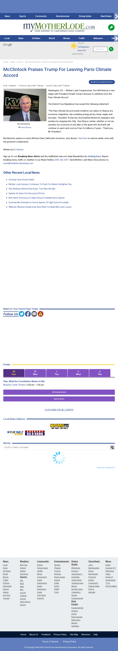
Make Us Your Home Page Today (20, 309)
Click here (83, 138)
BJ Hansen (18, 149)
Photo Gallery (111, 586)
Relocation (75, 620)
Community (40, 16)
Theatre (57, 568)
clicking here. (94, 156)
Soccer (23, 593)
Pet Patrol (41, 595)
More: (108, 561)
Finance (74, 611)
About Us (33, 634)
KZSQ (56, 586)
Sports (22, 16)
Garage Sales (93, 586)
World (52, 38)
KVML (56, 583)
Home (23, 634)
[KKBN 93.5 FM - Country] (34, 432)
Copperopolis (77, 598)
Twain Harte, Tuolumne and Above (77, 583)
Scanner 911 (110, 568)
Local (7, 38)
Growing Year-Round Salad (21, 179)
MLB (22, 584)
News (7, 16)
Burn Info (82, 50)
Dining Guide (85, 16)
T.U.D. (107, 583)
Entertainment (63, 16)
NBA (22, 587)
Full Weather (83, 47)
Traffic (81, 38)
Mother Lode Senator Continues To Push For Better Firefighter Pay (40, 184)
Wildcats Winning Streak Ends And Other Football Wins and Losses (40, 207)
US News (36, 38)
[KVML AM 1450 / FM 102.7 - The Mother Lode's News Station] (59, 425)
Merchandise (93, 568)
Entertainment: (61, 561)
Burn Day (23, 565)
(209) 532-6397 (61, 160)
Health (40, 571)
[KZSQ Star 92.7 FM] (13, 432)
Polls (56, 592)
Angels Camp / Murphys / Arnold (77, 592)
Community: (43, 561)
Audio (108, 565)
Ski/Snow (24, 574)
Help (96, 634)
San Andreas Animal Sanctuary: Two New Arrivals (32, 188)
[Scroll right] (116, 16)
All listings (75, 568)
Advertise (85, 634)
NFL (21, 580)
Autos (91, 571)
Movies (57, 565)
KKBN (56, 589)
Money (66, 38)
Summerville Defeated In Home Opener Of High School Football (38, 202)
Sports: (23, 577)
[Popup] (111, 27)
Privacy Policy (60, 634)
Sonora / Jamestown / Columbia (76, 574)
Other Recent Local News (21, 172)
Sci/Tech (6, 595)
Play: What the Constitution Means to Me (24, 381)
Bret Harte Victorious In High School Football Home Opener (37, 198)
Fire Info (40, 598)
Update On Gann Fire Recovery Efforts (27, 193)
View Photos (26, 127)
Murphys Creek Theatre (14, 385)
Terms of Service (50, 641)
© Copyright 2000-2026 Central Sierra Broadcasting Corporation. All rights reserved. (59, 647)
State (20, 38)
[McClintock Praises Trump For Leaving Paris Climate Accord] (24, 120)
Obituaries (7, 586)
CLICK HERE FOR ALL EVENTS (59, 410)
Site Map (74, 634)
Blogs (39, 574)
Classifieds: (94, 561)
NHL (22, 590)
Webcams (98, 38)
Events (40, 565)
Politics (6, 583)
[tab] (13, 373)
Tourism (6, 598)
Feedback (46, 634)
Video (107, 574)
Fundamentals (77, 608)
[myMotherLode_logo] (59, 27)
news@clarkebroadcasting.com (18, 163)
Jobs (90, 565)
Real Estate (106, 16)
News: (6, 561)
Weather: (24, 561)
